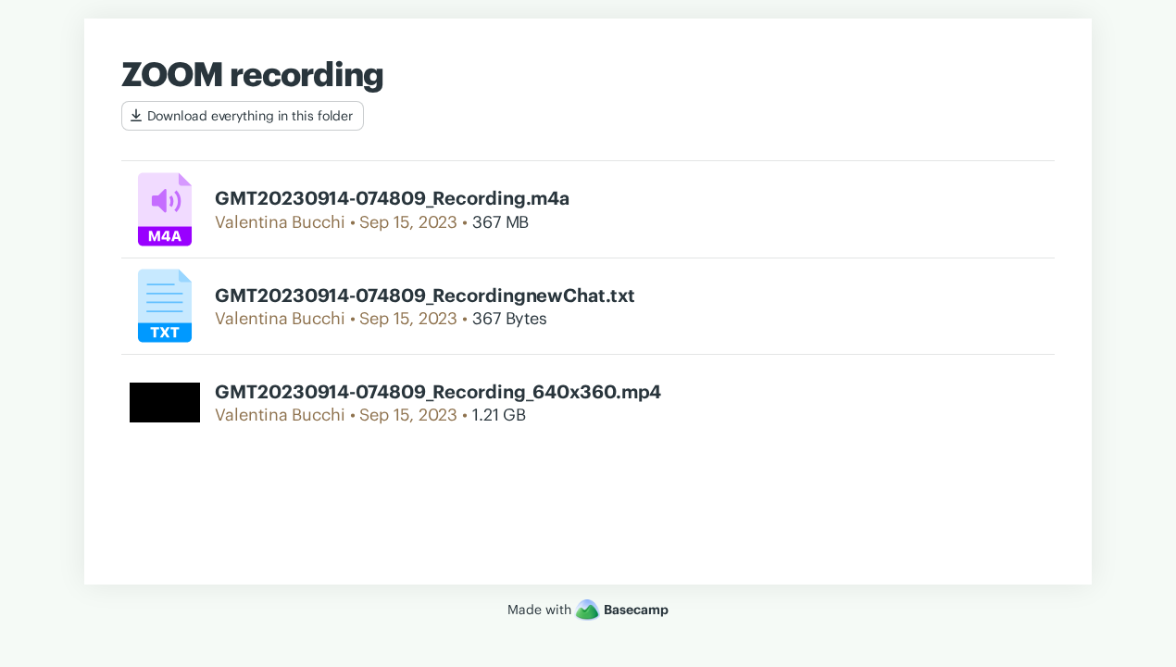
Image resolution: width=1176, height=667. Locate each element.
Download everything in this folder (250, 115)
